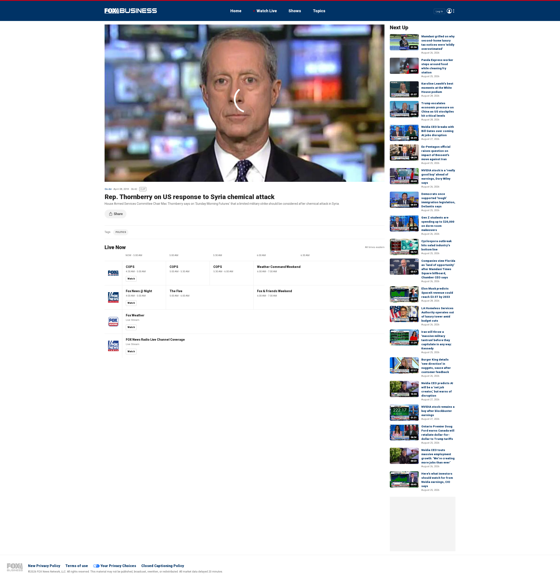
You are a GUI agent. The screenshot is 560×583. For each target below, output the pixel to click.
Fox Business (131, 11)
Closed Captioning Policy (162, 566)
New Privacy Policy (44, 566)
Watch (131, 278)
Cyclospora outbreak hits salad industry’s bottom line (436, 245)
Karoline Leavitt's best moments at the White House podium (437, 88)
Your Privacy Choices (118, 566)
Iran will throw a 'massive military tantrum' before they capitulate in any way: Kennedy (436, 340)
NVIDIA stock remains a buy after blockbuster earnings (438, 411)
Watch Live (267, 11)
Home (235, 11)
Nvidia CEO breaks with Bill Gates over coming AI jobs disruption (437, 131)
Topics (319, 11)
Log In (439, 11)
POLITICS (121, 232)
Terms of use (76, 566)
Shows (295, 11)
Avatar (449, 11)
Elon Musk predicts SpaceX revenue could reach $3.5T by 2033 (437, 292)
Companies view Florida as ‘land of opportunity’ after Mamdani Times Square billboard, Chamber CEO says (438, 269)
